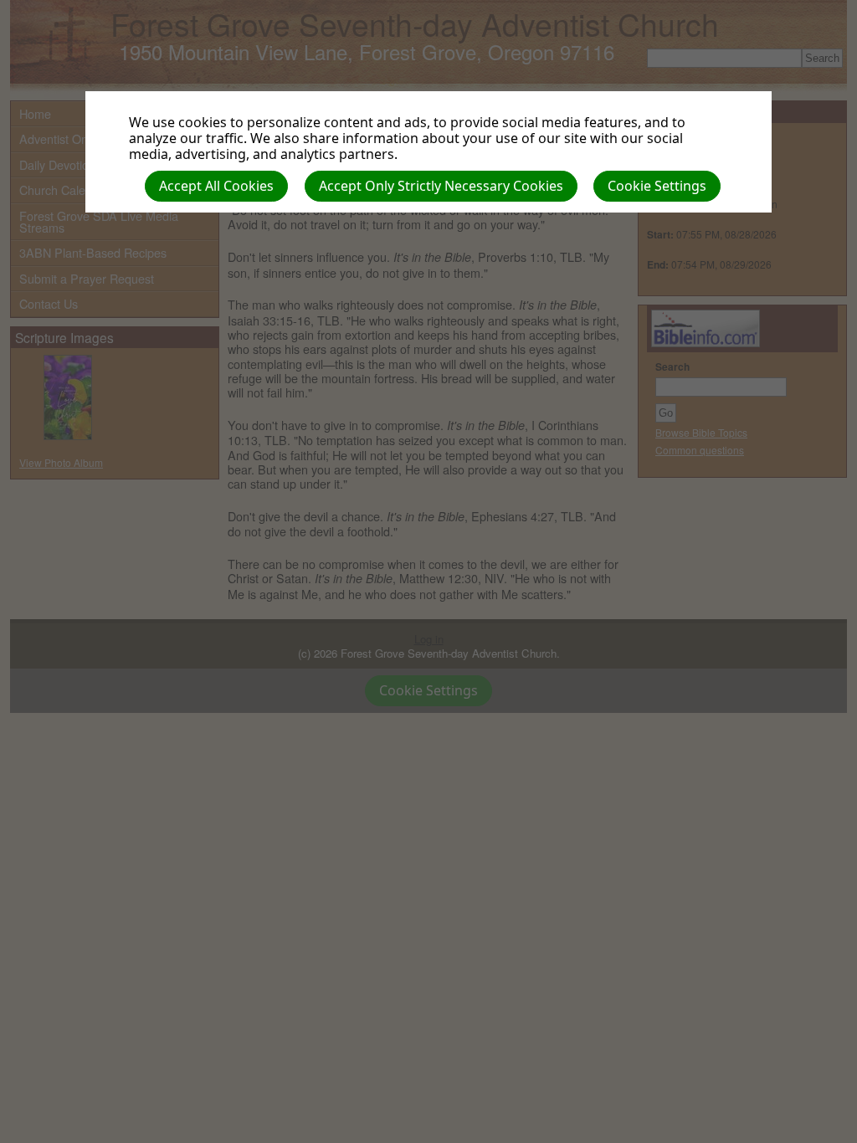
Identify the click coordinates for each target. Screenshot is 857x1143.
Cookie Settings (657, 186)
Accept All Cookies (216, 186)
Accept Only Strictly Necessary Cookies (441, 186)
